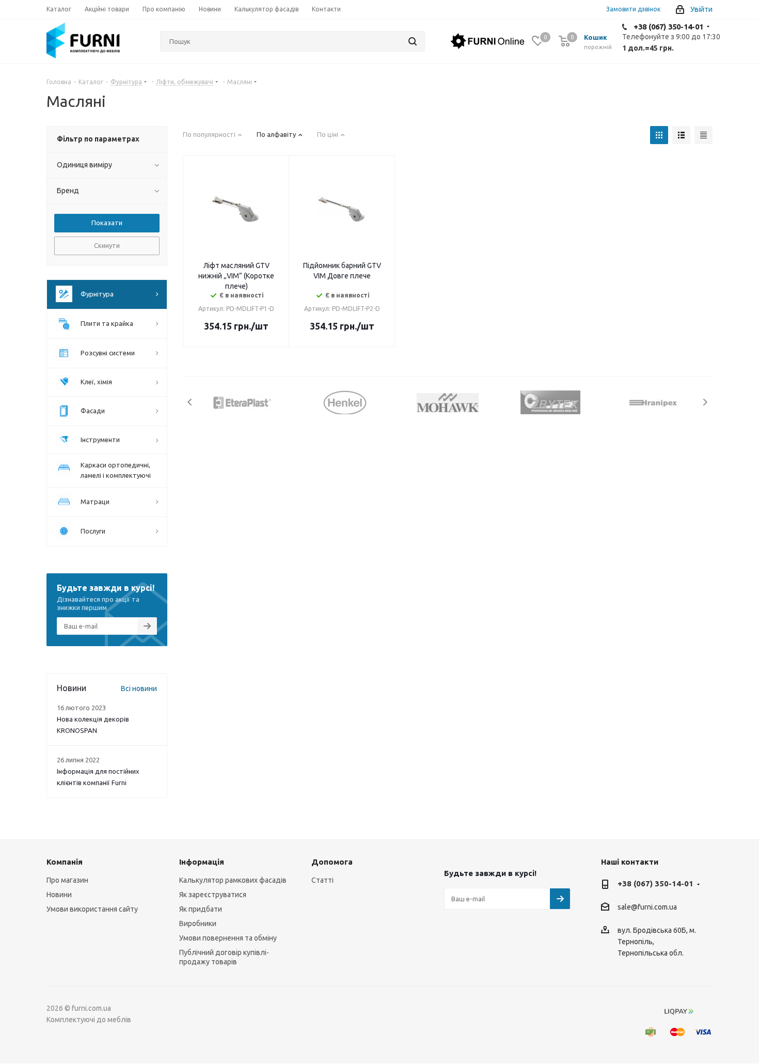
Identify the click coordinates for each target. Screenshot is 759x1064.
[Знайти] (412, 41)
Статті (322, 880)
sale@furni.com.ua (647, 907)
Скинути (107, 245)
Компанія (64, 861)
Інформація (201, 861)
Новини (59, 894)
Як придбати (200, 909)
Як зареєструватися (212, 894)
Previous (190, 402)
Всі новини (139, 688)
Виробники (197, 923)
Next (705, 402)
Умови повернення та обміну (228, 938)
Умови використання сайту (92, 909)
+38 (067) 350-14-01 (668, 26)
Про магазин (67, 880)
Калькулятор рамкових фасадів (233, 880)
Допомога (332, 861)
